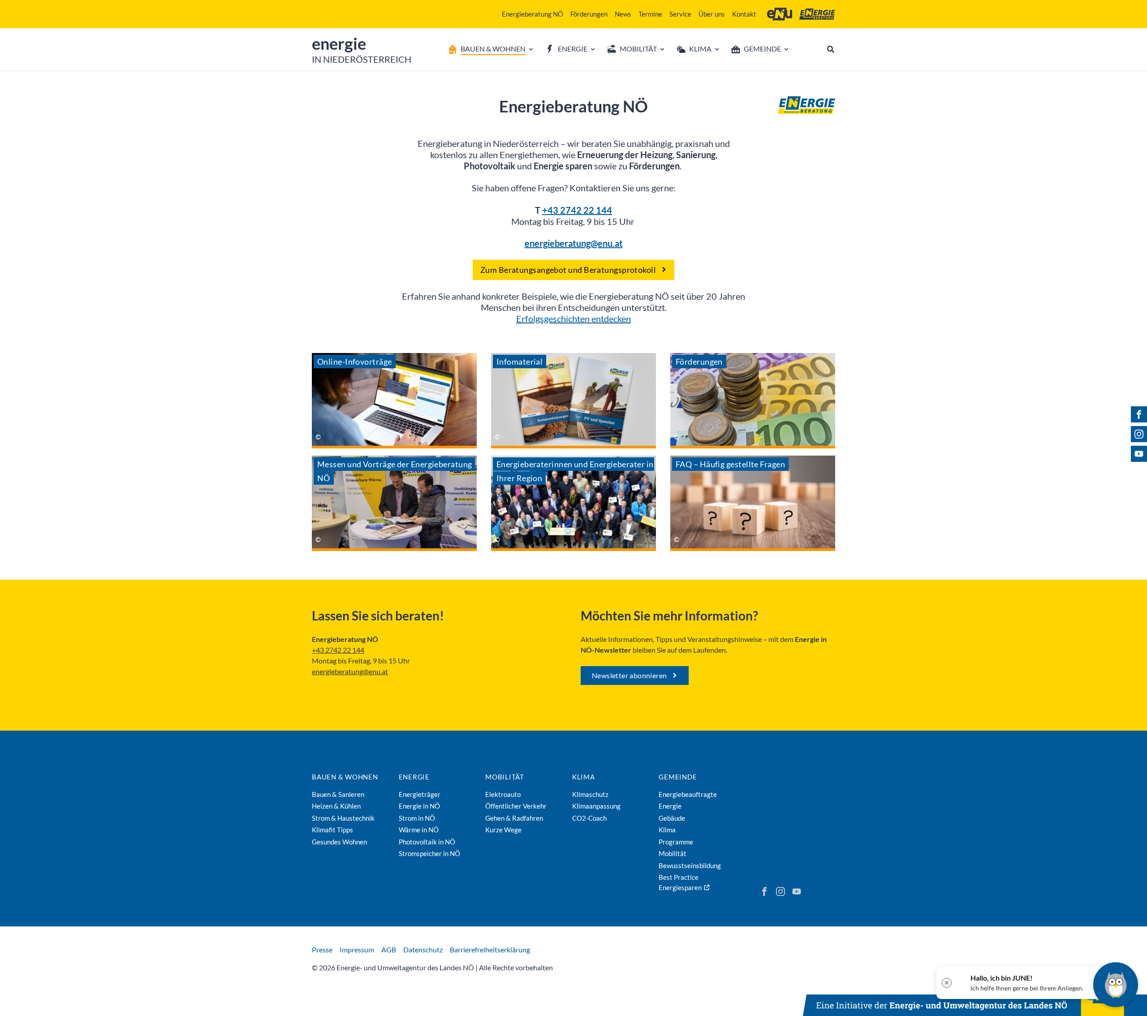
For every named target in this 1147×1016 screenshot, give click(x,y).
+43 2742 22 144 (577, 210)
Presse (322, 949)
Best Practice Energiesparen (680, 882)
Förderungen (589, 14)
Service (680, 14)
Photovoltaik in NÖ (427, 842)
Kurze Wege (503, 830)
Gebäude (672, 818)
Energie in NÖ (419, 806)
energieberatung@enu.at (350, 671)
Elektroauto (503, 794)
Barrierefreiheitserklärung (490, 949)
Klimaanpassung (596, 806)
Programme (676, 842)
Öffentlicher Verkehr (516, 806)
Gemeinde (678, 777)
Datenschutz (423, 949)
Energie (414, 777)
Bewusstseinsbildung (690, 865)
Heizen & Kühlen (336, 806)
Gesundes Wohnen (339, 842)
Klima (583, 777)
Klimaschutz (590, 794)
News (623, 14)
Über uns (712, 14)
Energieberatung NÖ (532, 14)
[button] (1020, 982)
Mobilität (504, 777)
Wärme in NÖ (419, 830)
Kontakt (744, 14)
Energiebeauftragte (688, 794)
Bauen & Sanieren (338, 794)
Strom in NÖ (417, 818)
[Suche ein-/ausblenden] (831, 49)
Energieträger (419, 794)
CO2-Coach (589, 818)
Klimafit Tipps (332, 830)
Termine (650, 14)
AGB (388, 949)
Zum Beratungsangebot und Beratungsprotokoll (568, 270)
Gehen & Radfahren (514, 818)
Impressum (357, 949)
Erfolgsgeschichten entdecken (573, 318)
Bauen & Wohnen (345, 777)
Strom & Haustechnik (343, 818)
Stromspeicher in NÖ (429, 853)
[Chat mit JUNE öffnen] (1115, 984)
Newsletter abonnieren (629, 675)
